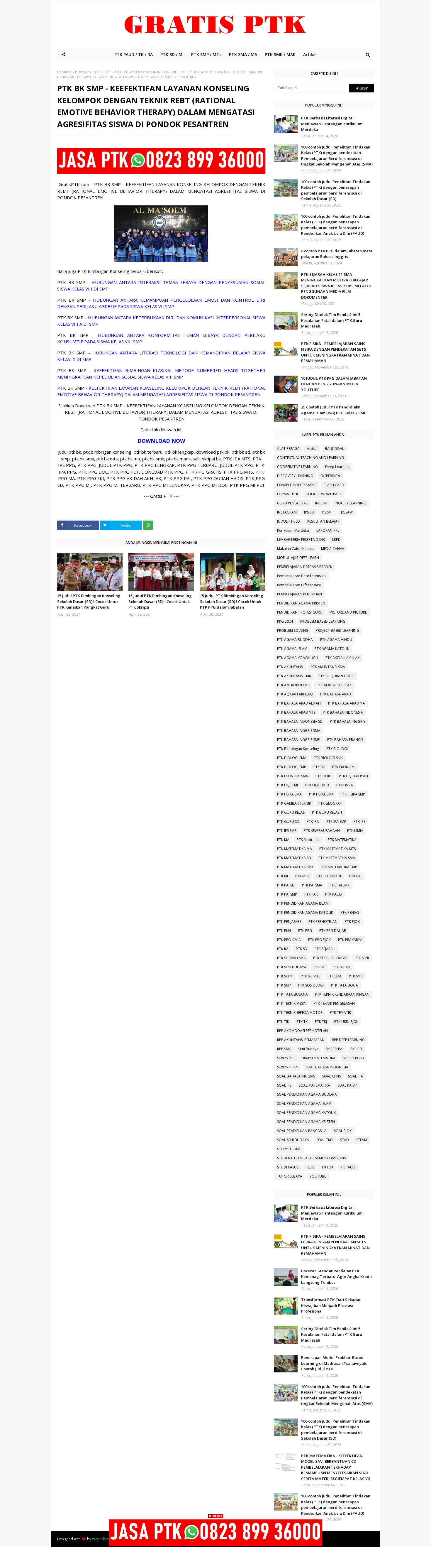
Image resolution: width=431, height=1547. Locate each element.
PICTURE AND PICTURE (348, 612)
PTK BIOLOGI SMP (291, 766)
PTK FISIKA (344, 785)
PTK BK (319, 766)
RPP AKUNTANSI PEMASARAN (301, 1039)
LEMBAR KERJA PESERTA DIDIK (301, 539)
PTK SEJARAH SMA (291, 957)
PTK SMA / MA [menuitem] (243, 54)
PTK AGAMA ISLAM (292, 648)
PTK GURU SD (288, 821)
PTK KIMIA (355, 830)
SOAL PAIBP (347, 1085)
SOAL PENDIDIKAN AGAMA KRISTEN (306, 1121)
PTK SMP (82, 72)
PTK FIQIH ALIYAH (353, 776)
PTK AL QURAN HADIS (336, 675)
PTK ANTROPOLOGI (293, 685)
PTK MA (283, 839)
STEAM (361, 1139)
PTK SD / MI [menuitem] (172, 54)
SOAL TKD (324, 1139)
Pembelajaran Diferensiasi (299, 584)
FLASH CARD (334, 484)
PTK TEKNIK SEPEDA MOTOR (300, 1012)
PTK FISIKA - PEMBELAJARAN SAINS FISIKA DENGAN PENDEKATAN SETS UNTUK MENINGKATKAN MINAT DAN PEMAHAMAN (335, 352)
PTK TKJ (321, 1021)
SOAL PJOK (343, 1130)
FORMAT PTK (287, 494)
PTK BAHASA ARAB (335, 694)
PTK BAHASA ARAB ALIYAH (299, 703)
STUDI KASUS (287, 1167)
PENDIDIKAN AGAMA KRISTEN (301, 603)
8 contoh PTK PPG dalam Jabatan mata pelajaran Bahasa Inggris (336, 253)
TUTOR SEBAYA (289, 1176)
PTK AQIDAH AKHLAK (334, 685)
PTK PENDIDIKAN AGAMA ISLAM (303, 903)
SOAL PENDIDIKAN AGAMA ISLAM (304, 1103)
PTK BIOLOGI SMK (328, 757)
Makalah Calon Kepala (295, 548)
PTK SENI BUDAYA (291, 967)
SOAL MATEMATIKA (314, 1085)
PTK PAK (311, 894)
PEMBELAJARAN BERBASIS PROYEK (304, 566)
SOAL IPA (355, 1076)
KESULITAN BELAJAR (323, 521)
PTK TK (302, 1021)
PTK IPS (359, 821)
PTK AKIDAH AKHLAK (342, 657)
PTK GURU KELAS (291, 812)
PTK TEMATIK (340, 1012)
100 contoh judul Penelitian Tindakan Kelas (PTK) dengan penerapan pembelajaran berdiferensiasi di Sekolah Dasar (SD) (335, 190)
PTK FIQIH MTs (317, 785)
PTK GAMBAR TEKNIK (294, 803)
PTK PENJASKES (289, 921)
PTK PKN (284, 930)
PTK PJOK (352, 921)
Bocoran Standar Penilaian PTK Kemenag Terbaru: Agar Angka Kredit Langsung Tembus (336, 1276)
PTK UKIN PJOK (346, 1021)
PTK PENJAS (349, 912)
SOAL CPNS (331, 1076)
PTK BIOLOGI (337, 748)
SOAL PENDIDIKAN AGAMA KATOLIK (306, 1112)
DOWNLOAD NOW (161, 440)
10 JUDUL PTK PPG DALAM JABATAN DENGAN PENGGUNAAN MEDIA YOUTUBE (334, 384)
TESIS (310, 1167)
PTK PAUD (333, 894)
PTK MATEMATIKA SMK (295, 866)
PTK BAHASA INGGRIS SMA (298, 730)
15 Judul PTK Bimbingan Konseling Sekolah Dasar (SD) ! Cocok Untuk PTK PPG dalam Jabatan (231, 601)
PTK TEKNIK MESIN (291, 1003)
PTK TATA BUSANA (292, 994)
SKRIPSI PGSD (353, 1057)
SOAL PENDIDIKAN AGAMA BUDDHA (307, 1094)
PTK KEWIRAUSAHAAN (322, 830)
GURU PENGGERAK (292, 503)
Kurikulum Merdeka (293, 530)
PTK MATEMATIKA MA (294, 848)
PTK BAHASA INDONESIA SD (300, 721)
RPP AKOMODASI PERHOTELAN (302, 1030)
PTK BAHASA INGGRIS (347, 721)
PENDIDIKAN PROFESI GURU (300, 612)
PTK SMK (356, 976)
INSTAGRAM (287, 512)
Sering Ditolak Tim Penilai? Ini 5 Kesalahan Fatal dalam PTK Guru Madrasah (331, 320)
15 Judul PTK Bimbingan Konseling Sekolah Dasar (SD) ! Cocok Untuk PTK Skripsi (160, 601)
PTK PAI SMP (287, 894)
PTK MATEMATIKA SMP (339, 866)
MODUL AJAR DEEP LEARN (298, 557)
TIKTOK (327, 1167)
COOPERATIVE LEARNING (297, 466)
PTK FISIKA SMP (353, 794)
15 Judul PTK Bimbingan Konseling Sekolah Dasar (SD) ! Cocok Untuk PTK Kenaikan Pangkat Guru (89, 601)
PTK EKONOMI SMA (292, 776)
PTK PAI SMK (339, 885)
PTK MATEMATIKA (342, 839)
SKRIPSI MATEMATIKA (318, 1057)
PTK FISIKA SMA (289, 794)
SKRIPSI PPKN (287, 1067)
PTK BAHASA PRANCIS (345, 739)
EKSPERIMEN (330, 475)
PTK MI (282, 876)
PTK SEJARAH (325, 948)
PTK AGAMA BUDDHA (295, 639)
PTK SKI (319, 967)
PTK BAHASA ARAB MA (346, 703)
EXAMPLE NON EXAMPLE (296, 484)
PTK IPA (313, 821)
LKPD (336, 539)
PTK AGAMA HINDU (336, 639)
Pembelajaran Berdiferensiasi (301, 575)
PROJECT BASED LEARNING (337, 630)
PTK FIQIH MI (287, 785)
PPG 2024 (285, 621)
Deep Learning (337, 466)
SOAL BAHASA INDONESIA (327, 1067)
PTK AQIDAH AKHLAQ (295, 694)
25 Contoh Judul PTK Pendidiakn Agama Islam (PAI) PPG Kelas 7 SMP (333, 410)
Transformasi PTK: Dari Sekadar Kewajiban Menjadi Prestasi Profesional (331, 1305)
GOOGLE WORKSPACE (324, 494)
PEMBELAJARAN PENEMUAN (299, 594)
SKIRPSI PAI (334, 1048)
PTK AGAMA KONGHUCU (297, 657)
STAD (344, 1139)
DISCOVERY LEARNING (295, 475)
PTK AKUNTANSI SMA (328, 666)
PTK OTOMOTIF (329, 876)
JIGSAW (347, 512)
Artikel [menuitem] (310, 54)
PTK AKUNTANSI (290, 666)
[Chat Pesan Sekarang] (161, 172)
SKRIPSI (356, 1048)
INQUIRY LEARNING (350, 503)
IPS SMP (327, 512)
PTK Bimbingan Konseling (298, 748)
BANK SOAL (334, 448)
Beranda (64, 72)
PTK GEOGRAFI (330, 803)
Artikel (312, 448)
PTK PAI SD (286, 885)
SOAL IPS (284, 1085)
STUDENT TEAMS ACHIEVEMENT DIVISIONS (311, 1158)
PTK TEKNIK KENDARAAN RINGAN (342, 994)
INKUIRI (321, 503)
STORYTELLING (289, 1148)
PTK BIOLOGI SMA (291, 757)
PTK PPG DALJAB (332, 930)
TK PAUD (348, 1167)
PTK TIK (283, 1021)
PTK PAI (355, 876)
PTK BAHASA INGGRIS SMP (298, 739)
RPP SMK (284, 1048)
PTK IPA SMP (336, 821)
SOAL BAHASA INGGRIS (296, 1076)
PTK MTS (302, 876)
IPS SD (309, 512)
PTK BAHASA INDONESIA (343, 712)
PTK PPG (305, 930)
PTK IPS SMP (286, 830)
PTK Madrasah (308, 839)
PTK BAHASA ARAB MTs (296, 712)
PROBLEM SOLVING (292, 630)
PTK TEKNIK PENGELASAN (334, 1003)
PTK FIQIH (323, 776)
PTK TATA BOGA (344, 985)
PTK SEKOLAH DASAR (330, 957)
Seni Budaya (308, 1048)
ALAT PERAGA (288, 448)
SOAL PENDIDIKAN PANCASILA (302, 1130)
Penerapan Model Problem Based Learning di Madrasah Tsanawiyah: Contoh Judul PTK (334, 1363)
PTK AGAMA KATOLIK (332, 648)
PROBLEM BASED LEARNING (322, 621)
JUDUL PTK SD (288, 521)
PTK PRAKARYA (350, 939)
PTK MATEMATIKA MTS (337, 848)
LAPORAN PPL (327, 530)
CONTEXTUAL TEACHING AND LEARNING (310, 457)
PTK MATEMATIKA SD (294, 857)
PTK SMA (335, 976)
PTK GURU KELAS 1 (327, 812)
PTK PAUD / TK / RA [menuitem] (133, 54)
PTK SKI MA (342, 967)
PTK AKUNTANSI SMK (294, 675)
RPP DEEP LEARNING (348, 1039)
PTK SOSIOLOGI (311, 985)
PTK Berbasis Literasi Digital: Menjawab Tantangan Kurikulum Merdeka (331, 123)
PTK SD (301, 948)
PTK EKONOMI (343, 766)
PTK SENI (362, 957)
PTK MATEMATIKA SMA (336, 857)
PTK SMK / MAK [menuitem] (280, 54)
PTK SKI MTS (310, 976)
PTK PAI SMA (312, 885)
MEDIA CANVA (332, 548)
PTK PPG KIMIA (289, 939)
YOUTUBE (318, 1176)
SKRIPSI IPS (285, 1057)
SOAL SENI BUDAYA (293, 1139)
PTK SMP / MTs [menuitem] (206, 54)
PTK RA (283, 948)
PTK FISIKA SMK (321, 794)
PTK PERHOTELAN (322, 921)
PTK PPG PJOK (319, 939)
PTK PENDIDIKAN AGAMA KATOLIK (305, 912)
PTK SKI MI (285, 976)
